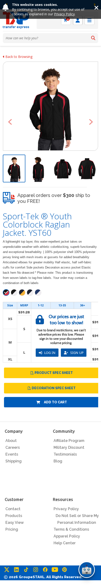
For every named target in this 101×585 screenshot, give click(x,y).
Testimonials (65, 454)
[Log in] (77, 20)
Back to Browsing (18, 56)
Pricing (11, 529)
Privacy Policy (64, 14)
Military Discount (69, 447)
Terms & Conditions (71, 529)
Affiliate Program (69, 440)
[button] (10, 121)
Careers (12, 447)
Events (11, 454)
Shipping (13, 461)
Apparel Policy (67, 536)
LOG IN (49, 352)
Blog (58, 461)
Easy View (14, 522)
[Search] (93, 38)
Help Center (65, 543)
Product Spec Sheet (54, 373)
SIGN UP (76, 352)
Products (13, 515)
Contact (12, 509)
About (11, 440)
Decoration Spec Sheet (54, 388)
